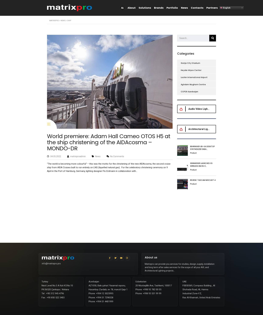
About (132, 8)
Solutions (145, 8)
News (184, 8)
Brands (158, 8)
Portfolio (172, 8)
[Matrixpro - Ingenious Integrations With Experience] (74, 258)
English (226, 8)
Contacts (197, 8)
